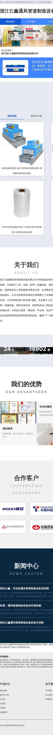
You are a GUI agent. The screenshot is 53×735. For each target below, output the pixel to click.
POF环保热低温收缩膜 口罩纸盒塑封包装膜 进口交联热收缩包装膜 (22, 229)
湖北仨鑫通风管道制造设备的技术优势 (22, 622)
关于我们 (31, 21)
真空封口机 (4, 695)
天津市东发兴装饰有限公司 (23, 662)
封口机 (2, 699)
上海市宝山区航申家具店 (11, 664)
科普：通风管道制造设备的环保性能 (20, 605)
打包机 (2, 703)
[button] (26, 44)
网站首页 (10, 21)
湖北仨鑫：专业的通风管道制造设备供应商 (24, 588)
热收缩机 (3, 690)
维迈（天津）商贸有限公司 (30, 664)
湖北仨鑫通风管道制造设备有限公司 (13, 667)
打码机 (2, 708)
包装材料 (3, 712)
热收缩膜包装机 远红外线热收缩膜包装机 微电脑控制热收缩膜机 (22, 171)
